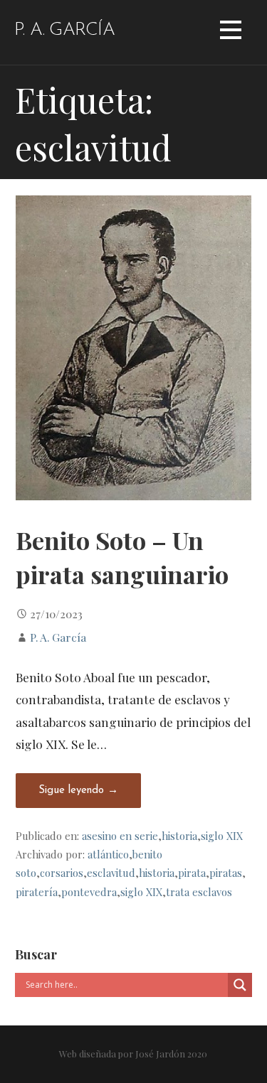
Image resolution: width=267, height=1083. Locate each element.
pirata (192, 873)
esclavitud (111, 873)
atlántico (108, 854)
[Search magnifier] (240, 985)
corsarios (61, 873)
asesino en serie (120, 836)
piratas (225, 873)
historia (179, 836)
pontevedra (89, 892)
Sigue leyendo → (78, 790)
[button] (231, 32)
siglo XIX (222, 836)
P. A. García (64, 30)
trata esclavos (199, 892)
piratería (37, 892)
